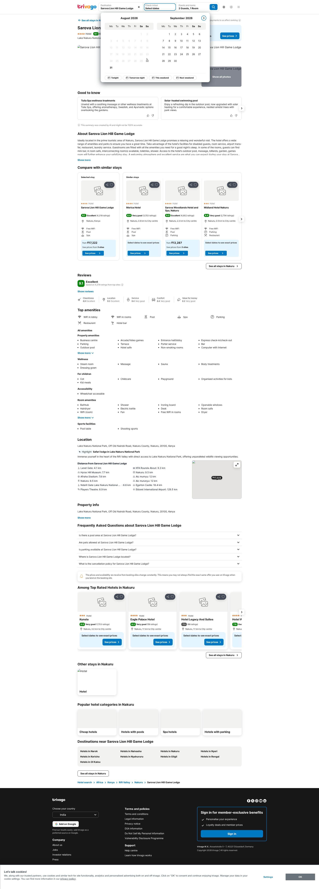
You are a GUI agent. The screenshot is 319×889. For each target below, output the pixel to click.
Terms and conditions (136, 814)
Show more (84, 160)
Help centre (131, 850)
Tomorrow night (137, 77)
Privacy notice (132, 823)
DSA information (133, 828)
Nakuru (138, 782)
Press (55, 859)
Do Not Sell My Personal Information (144, 833)
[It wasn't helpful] (153, 115)
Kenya (111, 782)
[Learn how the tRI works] (122, 284)
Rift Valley (124, 782)
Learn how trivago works (138, 855)
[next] (204, 18)
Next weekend (187, 77)
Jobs (55, 849)
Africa (99, 782)
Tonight (115, 77)
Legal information (134, 818)
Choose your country (63, 808)
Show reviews (86, 291)
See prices (228, 35)
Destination (106, 5)
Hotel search (85, 782)
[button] (221, 55)
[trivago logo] (87, 7)
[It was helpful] (148, 115)
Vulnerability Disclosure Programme (144, 838)
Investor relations (61, 854)
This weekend (162, 77)
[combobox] (121, 8)
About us (57, 844)
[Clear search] (139, 7)
